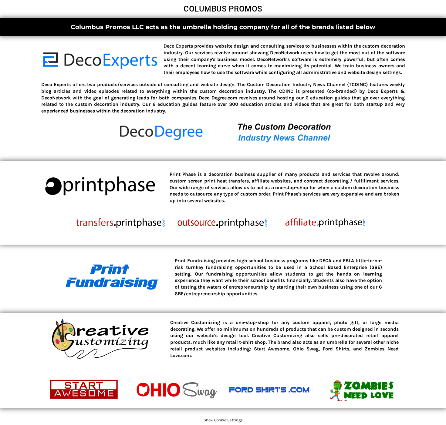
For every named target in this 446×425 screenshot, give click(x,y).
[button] (100, 61)
